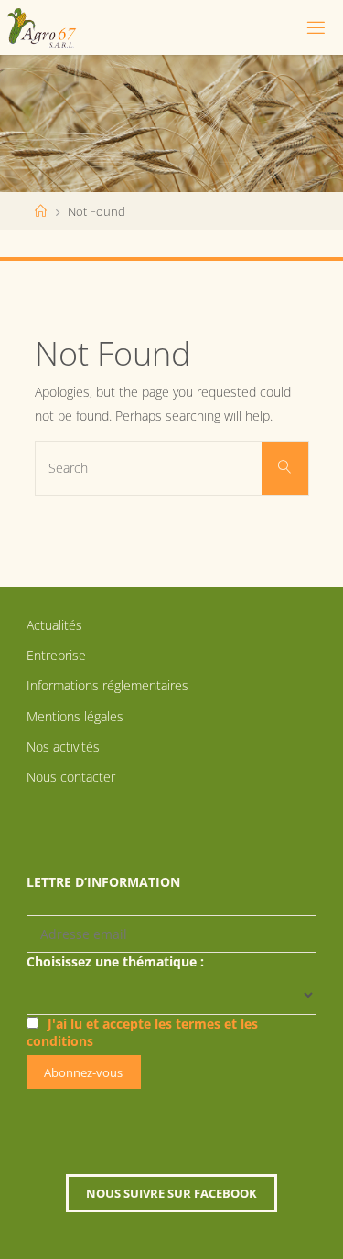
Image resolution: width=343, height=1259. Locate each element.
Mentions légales (75, 716)
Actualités (54, 625)
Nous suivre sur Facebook (171, 1193)
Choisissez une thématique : (115, 961)
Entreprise (56, 655)
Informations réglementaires (107, 685)
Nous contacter (71, 776)
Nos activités (63, 746)
